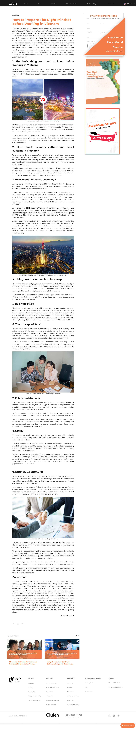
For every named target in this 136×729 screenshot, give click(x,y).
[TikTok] (118, 716)
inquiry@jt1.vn (116, 682)
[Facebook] (109, 716)
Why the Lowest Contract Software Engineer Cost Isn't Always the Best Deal (59, 663)
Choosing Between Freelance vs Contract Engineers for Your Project (23, 663)
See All (77, 635)
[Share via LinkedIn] (22, 623)
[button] (40, 4)
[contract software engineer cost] (62, 649)
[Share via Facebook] (13, 623)
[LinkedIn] (114, 716)
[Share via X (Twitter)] (18, 623)
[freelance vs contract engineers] (24, 649)
